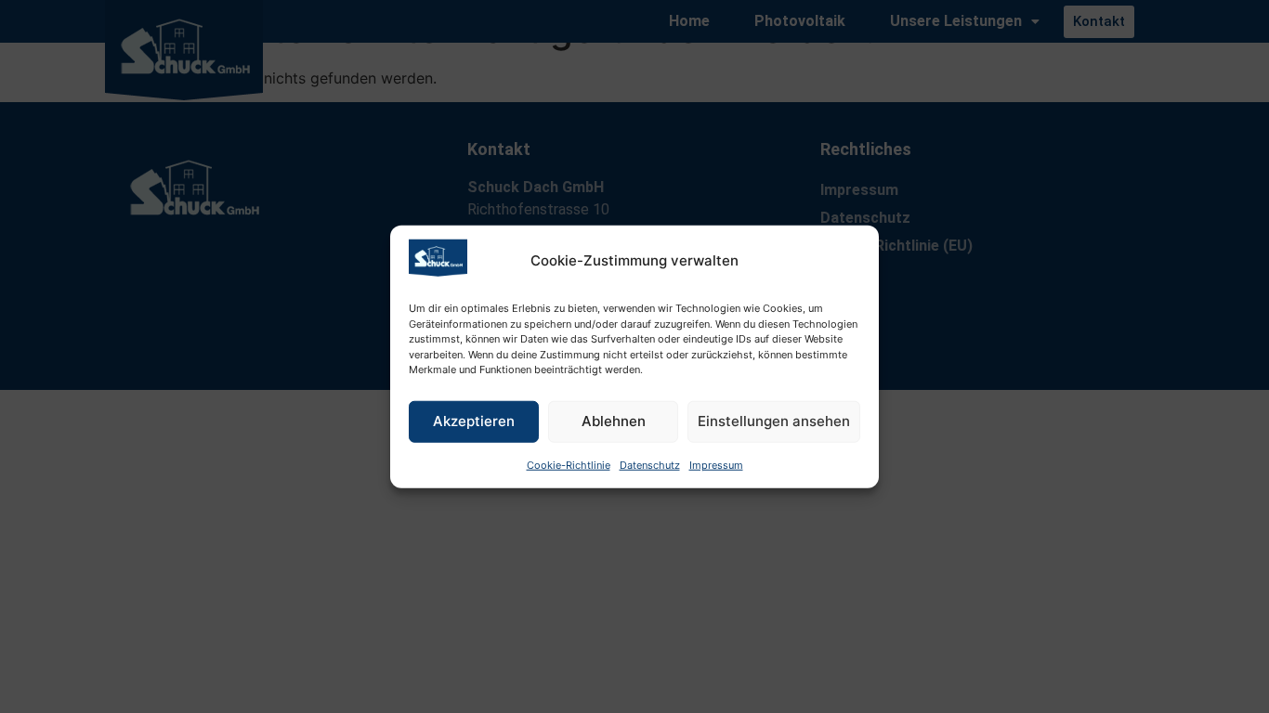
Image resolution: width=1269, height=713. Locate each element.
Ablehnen (614, 421)
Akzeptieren (474, 421)
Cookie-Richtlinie (568, 464)
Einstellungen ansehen (774, 421)
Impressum (716, 464)
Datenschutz (650, 464)
